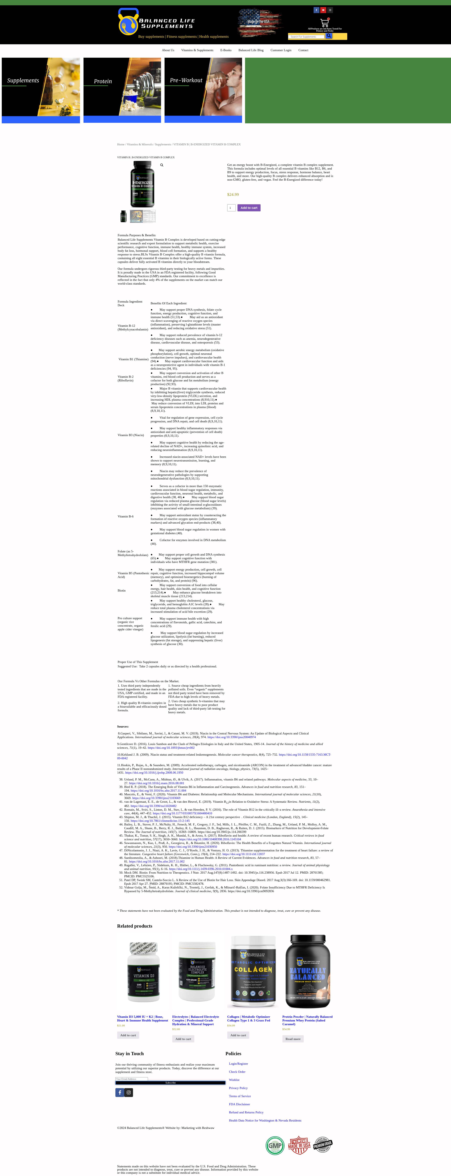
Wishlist (234, 1080)
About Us (168, 50)
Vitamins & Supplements (197, 50)
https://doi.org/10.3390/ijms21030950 (193, 846)
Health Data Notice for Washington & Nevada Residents (265, 1120)
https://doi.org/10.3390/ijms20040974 (232, 737)
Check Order (237, 1072)
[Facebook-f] (317, 10)
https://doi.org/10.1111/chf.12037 (244, 854)
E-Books (225, 50)
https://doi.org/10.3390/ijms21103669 (156, 798)
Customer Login (281, 50)
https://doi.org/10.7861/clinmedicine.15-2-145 (160, 820)
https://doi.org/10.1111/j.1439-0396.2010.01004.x (201, 869)
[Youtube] (323, 10)
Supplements (163, 144)
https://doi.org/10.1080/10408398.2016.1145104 (210, 839)
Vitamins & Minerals (140, 144)
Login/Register (238, 1063)
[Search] (328, 36)
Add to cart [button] (128, 1035)
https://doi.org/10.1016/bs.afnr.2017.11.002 (157, 861)
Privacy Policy (238, 1088)
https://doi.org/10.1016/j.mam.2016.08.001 (156, 783)
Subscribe (170, 1082)
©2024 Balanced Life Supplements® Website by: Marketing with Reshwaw (165, 1128)
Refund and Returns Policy (246, 1112)
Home (121, 144)
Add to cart (249, 208)
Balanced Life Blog (251, 50)
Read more (293, 1039)
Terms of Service (240, 1096)
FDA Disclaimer (239, 1104)
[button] (162, 165)
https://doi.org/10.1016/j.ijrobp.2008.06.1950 (154, 772)
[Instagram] (330, 10)
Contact (303, 50)
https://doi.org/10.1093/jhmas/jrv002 (171, 747)
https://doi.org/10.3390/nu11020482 (154, 806)
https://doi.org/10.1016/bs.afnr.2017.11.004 (158, 790)
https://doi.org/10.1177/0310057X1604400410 (182, 813)
